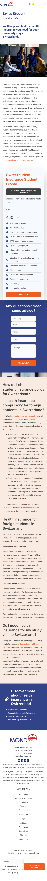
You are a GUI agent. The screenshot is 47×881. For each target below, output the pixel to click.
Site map (23, 835)
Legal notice (23, 839)
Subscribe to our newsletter (34, 866)
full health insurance (22, 461)
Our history (23, 794)
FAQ (23, 819)
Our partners (23, 810)
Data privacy (23, 831)
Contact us (23, 814)
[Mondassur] (7, 4)
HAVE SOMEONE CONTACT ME (23, 363)
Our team (23, 806)
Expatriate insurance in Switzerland (21, 713)
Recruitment (23, 802)
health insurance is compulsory (26, 416)
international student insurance (18, 160)
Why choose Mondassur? (23, 798)
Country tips (23, 827)
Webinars (23, 823)
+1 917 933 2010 (26, 753)
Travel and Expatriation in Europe (20, 720)
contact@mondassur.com (23, 756)
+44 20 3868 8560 (26, 750)
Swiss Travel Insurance (17, 716)
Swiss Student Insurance (17, 710)
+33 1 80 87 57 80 (26, 747)
